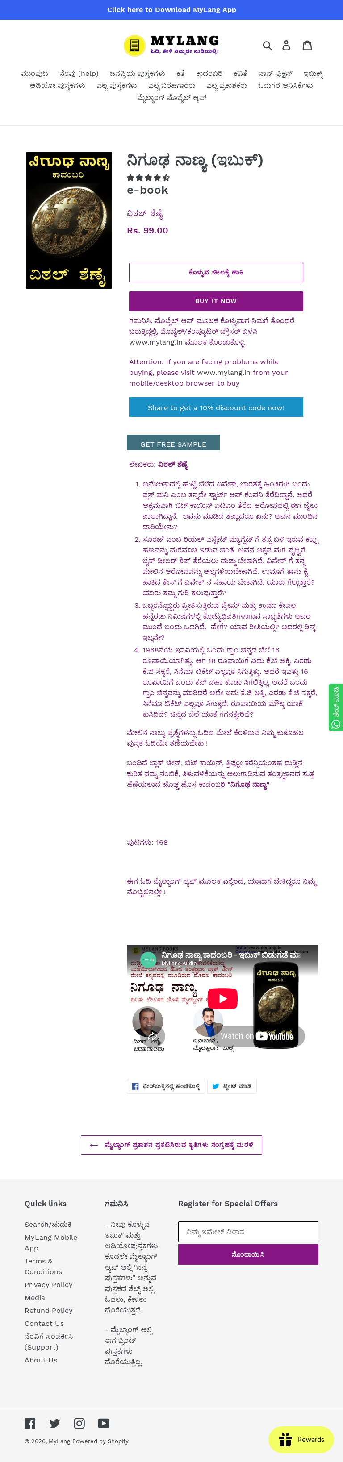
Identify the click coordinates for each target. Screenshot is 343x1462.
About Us (41, 1360)
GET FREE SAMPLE (173, 444)
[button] (149, 178)
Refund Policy (49, 1310)
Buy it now (216, 300)
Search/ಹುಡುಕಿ (48, 1224)
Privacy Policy (49, 1284)
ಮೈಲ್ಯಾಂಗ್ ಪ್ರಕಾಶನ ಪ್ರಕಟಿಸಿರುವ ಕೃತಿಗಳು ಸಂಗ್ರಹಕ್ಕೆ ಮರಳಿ (178, 1144)
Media (35, 1297)
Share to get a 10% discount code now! (216, 407)
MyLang (59, 1441)
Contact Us (44, 1323)
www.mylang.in (156, 342)
